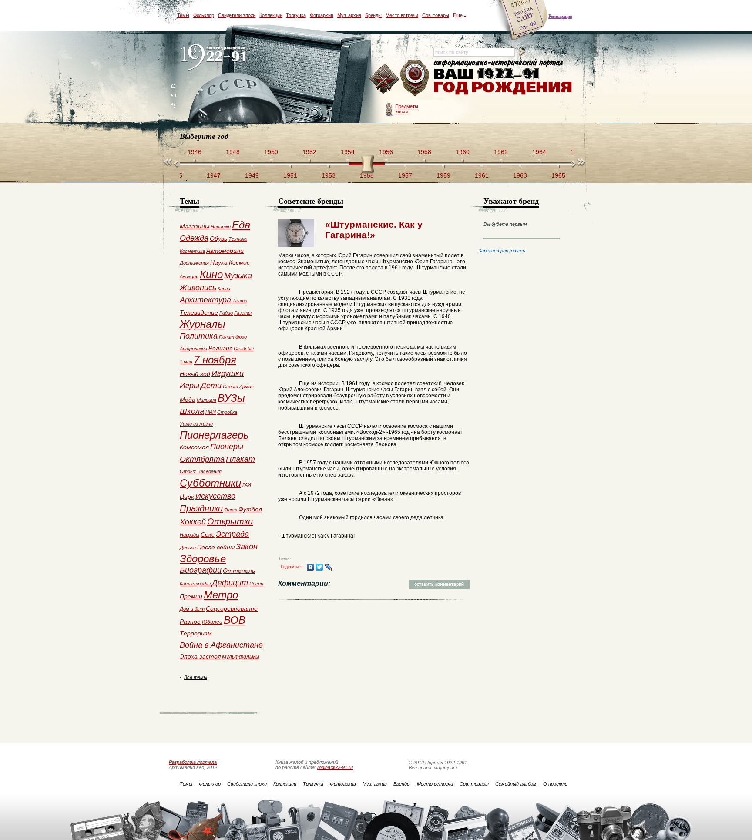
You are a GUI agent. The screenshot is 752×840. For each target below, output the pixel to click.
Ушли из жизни (196, 424)
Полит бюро (233, 336)
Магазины (194, 226)
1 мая (186, 361)
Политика (199, 336)
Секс (208, 534)
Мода (187, 399)
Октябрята (202, 459)
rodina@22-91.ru (335, 767)
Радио (226, 313)
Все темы (195, 677)
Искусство (215, 496)
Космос (239, 262)
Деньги (188, 547)
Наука (219, 262)
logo (215, 57)
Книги (224, 288)
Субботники (210, 483)
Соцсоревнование (232, 608)
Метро (221, 595)
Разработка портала (193, 762)
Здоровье (203, 558)
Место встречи (402, 15)
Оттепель (239, 570)
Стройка (227, 412)
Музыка (238, 275)
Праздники (201, 508)
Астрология (193, 348)
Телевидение (199, 312)
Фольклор (203, 15)
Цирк (187, 496)
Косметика (192, 251)
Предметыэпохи (406, 109)
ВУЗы (231, 398)
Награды (189, 535)
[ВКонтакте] (310, 567)
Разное (190, 621)
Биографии (201, 570)
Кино (211, 274)
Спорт (230, 386)
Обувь (218, 238)
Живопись (198, 287)
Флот (230, 509)
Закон (247, 546)
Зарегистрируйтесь (501, 250)
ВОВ (234, 620)
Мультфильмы (240, 657)
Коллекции (270, 15)
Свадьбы (244, 348)
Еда (241, 225)
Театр (239, 300)
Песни (256, 583)
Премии (191, 596)
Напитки (221, 226)
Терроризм (196, 633)
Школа (192, 411)
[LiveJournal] (328, 567)
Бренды (373, 15)
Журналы (202, 324)
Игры (189, 385)
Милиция (206, 400)
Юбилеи (212, 622)
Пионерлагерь (214, 435)
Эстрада (232, 534)
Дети (211, 385)
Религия (220, 348)
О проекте (555, 783)
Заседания (210, 471)
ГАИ (246, 484)
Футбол (250, 509)
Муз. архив (349, 15)
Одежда (194, 238)
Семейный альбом (516, 783)
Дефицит (230, 582)
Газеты (243, 313)
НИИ (210, 412)
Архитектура (205, 300)
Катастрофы (195, 583)
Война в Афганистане (221, 645)
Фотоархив (321, 15)
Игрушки (228, 373)
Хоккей (193, 521)
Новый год (195, 373)
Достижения (194, 262)
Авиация (189, 276)
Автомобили (225, 250)
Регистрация (560, 16)
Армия (246, 386)
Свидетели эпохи (237, 15)
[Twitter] (319, 567)
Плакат (240, 459)
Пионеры (226, 446)
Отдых (188, 471)
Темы (183, 15)
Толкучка (296, 15)
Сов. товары (435, 15)
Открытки (230, 521)
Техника (237, 239)
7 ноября (215, 360)
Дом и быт (192, 609)
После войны (216, 547)
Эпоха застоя (200, 656)
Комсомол (194, 447)
